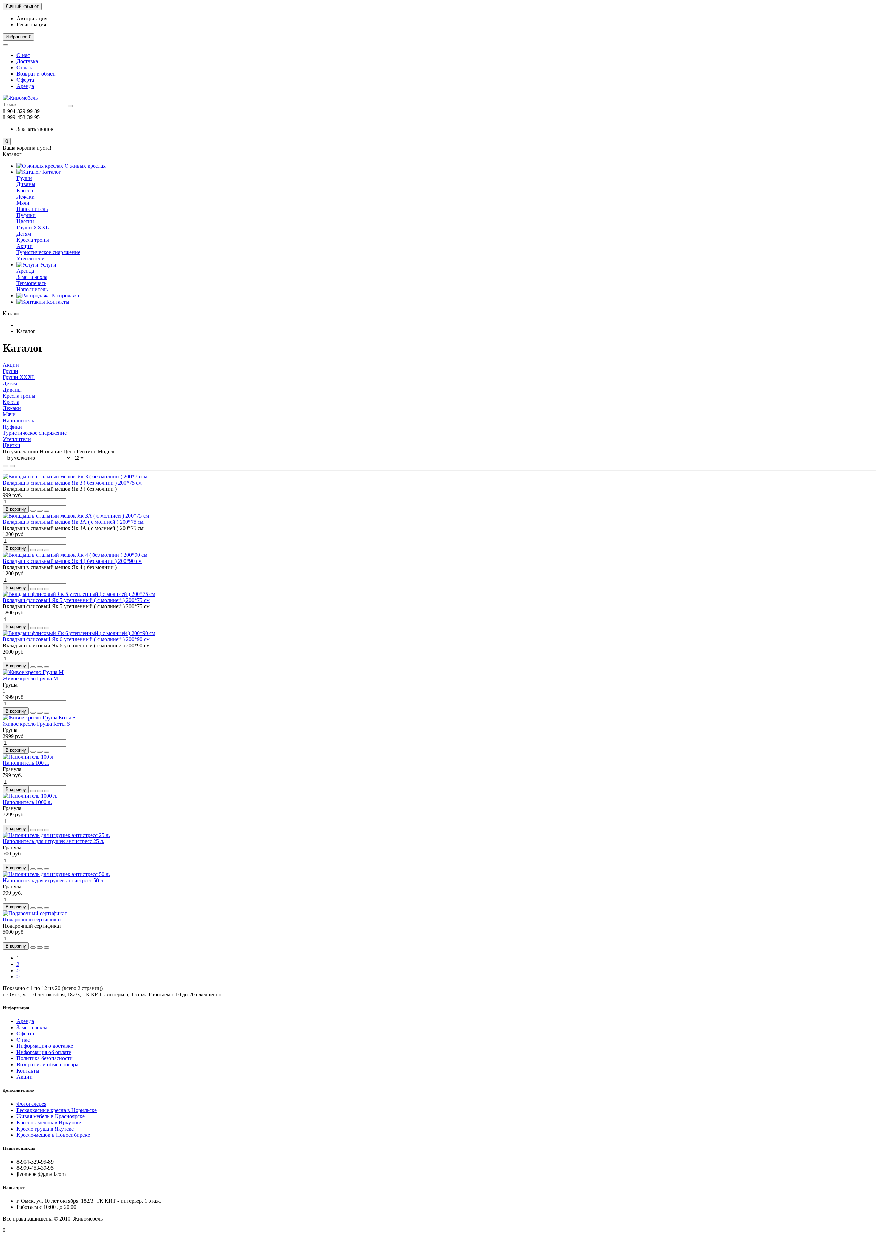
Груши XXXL (32, 227)
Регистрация (31, 24)
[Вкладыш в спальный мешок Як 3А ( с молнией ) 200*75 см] (76, 516)
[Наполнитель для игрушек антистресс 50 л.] (56, 874)
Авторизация (31, 18)
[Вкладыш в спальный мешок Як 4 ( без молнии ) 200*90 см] (75, 555)
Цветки (25, 221)
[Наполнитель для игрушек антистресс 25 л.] (56, 835)
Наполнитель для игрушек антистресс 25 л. (53, 841)
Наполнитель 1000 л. (27, 802)
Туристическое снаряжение (48, 252)
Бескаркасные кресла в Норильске (56, 1110)
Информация (16, 1007)
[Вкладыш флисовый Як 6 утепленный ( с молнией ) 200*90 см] (79, 633)
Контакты (57, 302)
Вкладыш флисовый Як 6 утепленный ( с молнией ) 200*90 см (76, 639)
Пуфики (26, 215)
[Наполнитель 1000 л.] (30, 796)
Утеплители (30, 258)
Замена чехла (31, 277)
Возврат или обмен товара (47, 1064)
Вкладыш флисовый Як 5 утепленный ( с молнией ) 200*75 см (76, 600)
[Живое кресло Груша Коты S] (39, 718)
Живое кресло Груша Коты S (36, 724)
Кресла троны (32, 240)
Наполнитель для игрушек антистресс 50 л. (53, 880)
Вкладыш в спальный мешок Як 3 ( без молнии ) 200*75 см (72, 483)
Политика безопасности (44, 1058)
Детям (23, 234)
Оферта (25, 80)
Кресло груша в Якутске (45, 1129)
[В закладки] (40, 511)
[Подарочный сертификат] (35, 913)
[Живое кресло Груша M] (33, 672)
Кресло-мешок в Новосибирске (53, 1135)
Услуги (47, 265)
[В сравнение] (46, 511)
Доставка (27, 61)
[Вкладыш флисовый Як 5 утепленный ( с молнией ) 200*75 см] (79, 594)
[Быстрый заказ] (33, 511)
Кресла (24, 190)
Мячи (23, 203)
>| (18, 976)
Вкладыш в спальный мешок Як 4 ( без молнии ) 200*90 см (72, 561)
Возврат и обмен (36, 74)
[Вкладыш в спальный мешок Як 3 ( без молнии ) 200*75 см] (75, 476)
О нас (23, 55)
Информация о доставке (44, 1046)
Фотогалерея (31, 1104)
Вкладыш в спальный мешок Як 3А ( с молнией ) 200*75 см (73, 522)
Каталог (51, 172)
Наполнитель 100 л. (26, 763)
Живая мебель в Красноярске (50, 1116)
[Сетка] (5, 466)
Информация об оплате (43, 1052)
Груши (24, 178)
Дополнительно (18, 1090)
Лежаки (25, 197)
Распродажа (64, 295)
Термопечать (31, 283)
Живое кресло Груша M (30, 678)
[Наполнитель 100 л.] (29, 757)
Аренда (25, 86)
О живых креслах (84, 166)
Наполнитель (32, 209)
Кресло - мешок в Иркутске (48, 1122)
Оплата (25, 67)
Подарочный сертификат (32, 919)
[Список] (12, 466)
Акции (24, 246)
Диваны (25, 184)
